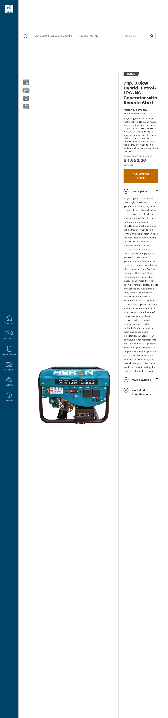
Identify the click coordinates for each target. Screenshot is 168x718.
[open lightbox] (26, 83)
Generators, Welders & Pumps (53, 36)
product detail (88, 36)
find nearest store (141, 176)
